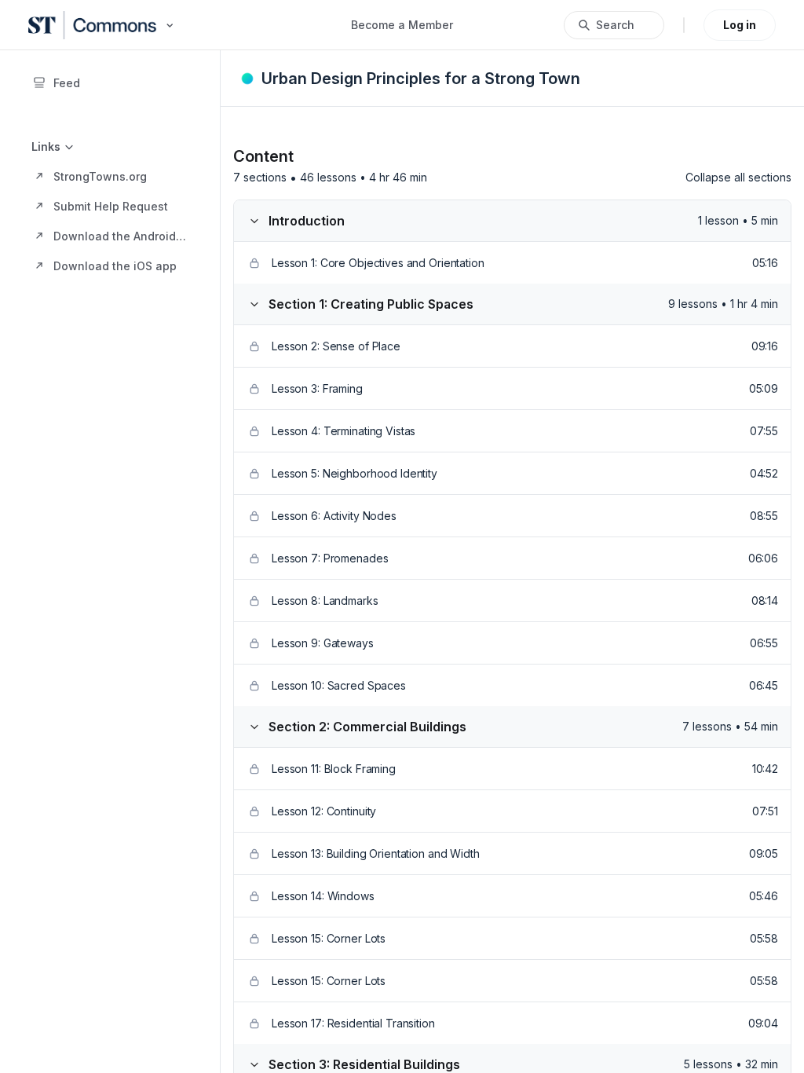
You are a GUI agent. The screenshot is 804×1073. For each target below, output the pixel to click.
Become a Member (402, 24)
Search (615, 24)
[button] (110, 176)
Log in (739, 24)
